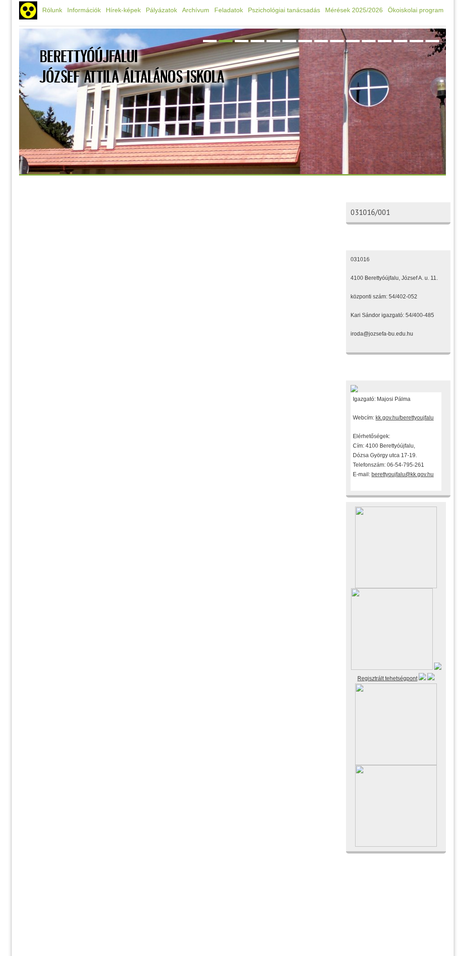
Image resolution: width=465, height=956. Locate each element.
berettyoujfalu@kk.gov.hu (402, 474)
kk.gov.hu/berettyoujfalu (405, 418)
